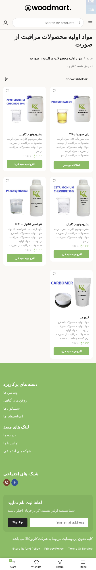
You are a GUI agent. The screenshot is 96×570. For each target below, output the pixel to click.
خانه (90, 58)
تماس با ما (10, 443)
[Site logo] (48, 7)
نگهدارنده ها (35, 229)
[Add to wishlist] (54, 91)
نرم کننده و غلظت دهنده (74, 338)
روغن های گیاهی (15, 400)
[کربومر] (71, 291)
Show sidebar (76, 79)
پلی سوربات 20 (79, 134)
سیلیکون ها (11, 408)
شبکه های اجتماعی (17, 450)
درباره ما (9, 434)
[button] (24, 164)
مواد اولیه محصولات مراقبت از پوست (72, 141)
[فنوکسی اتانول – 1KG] (24, 198)
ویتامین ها (10, 392)
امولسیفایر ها (13, 416)
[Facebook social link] (14, 482)
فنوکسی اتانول (17, 229)
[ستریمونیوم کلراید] (24, 108)
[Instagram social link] (6, 482)
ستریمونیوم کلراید (30, 134)
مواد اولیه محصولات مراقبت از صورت (24, 141)
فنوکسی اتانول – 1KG (28, 224)
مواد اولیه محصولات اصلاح (26, 233)
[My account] (5, 22)
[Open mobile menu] (90, 22)
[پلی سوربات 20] (71, 108)
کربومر (84, 317)
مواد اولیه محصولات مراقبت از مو (75, 153)
